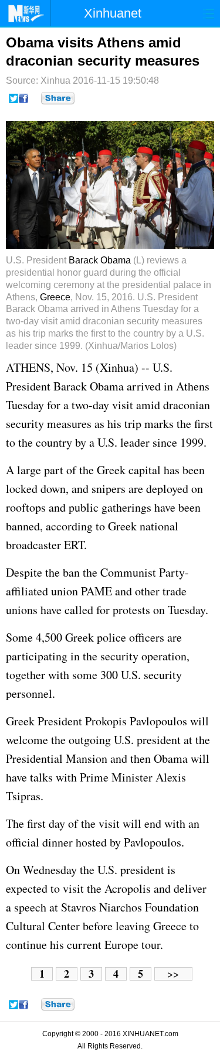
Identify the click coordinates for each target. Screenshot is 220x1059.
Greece (55, 297)
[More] (58, 98)
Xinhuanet (112, 13)
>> (173, 974)
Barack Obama (100, 260)
